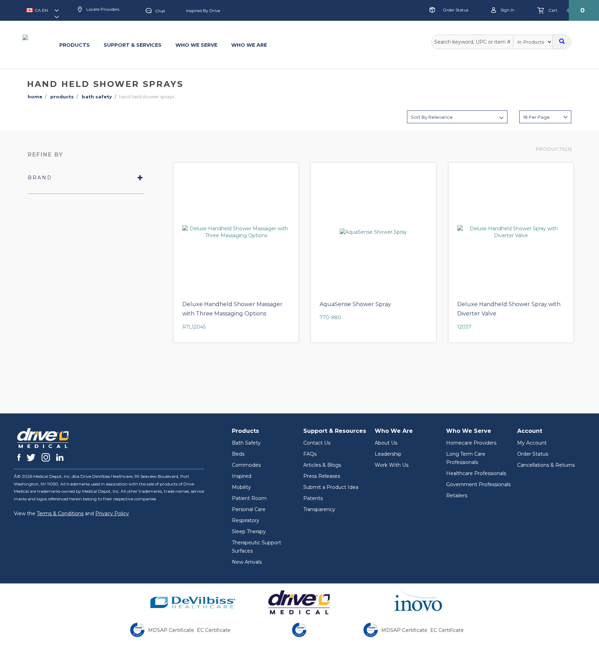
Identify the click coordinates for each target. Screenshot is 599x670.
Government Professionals (478, 484)
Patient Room (249, 498)
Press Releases (321, 476)
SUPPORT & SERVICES (133, 45)
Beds (238, 454)
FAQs (309, 454)
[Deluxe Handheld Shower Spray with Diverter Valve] (511, 232)
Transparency (319, 509)
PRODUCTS (74, 45)
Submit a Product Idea (330, 487)
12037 (464, 327)
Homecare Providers (471, 443)
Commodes (246, 465)
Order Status (455, 9)
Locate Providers (102, 9)
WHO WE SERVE (196, 45)
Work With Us (391, 465)
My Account (532, 443)
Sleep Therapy (249, 531)
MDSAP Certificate (171, 630)
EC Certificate (214, 630)
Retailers (456, 495)
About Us (386, 443)
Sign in (507, 9)
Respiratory (245, 520)
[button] (44, 12)
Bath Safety (246, 443)
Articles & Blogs (322, 465)
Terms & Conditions (60, 513)
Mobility (241, 487)
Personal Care (249, 509)
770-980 (330, 317)
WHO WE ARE (249, 45)
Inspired (241, 476)
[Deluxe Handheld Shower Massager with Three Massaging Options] (236, 232)
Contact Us (316, 443)
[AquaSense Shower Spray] (373, 232)
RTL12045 (194, 327)
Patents (313, 498)
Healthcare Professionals (476, 473)
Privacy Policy (112, 513)
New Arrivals (247, 562)
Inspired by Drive (203, 10)
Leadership (388, 454)
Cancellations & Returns (546, 465)
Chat (160, 11)
